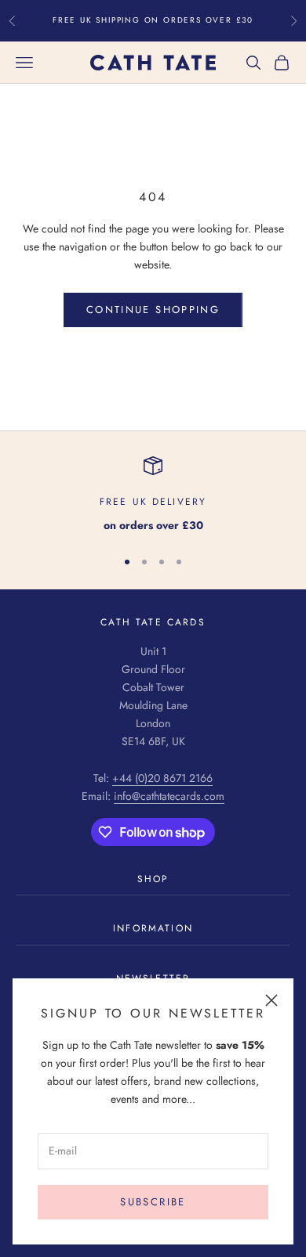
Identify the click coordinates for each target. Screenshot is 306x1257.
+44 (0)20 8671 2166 (162, 778)
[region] (153, 495)
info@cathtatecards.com (169, 796)
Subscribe (152, 1201)
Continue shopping (153, 309)
